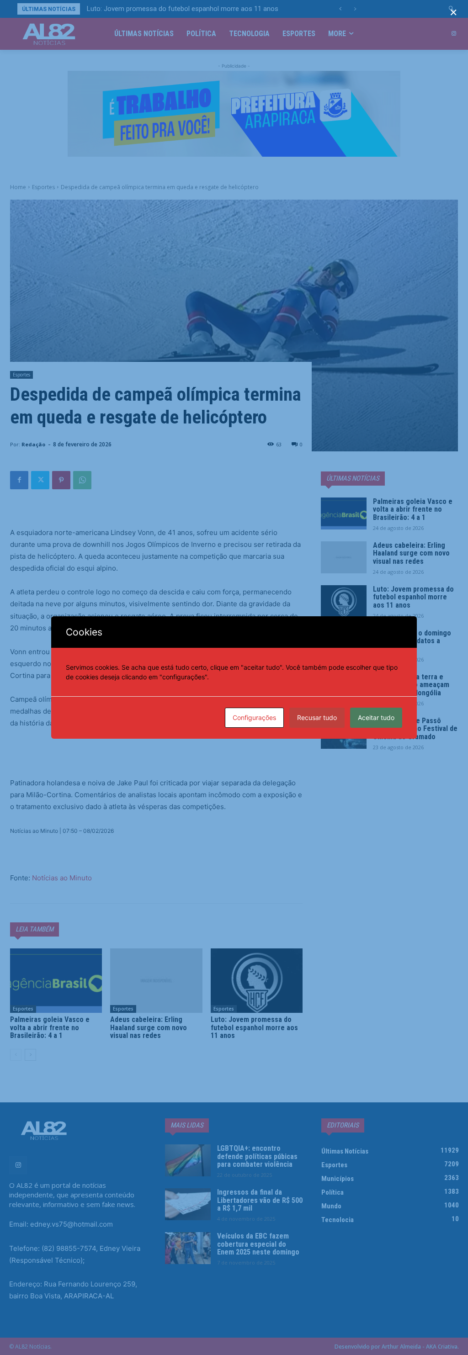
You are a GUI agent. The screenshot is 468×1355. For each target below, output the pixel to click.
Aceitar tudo (376, 717)
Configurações (254, 717)
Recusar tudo (317, 717)
